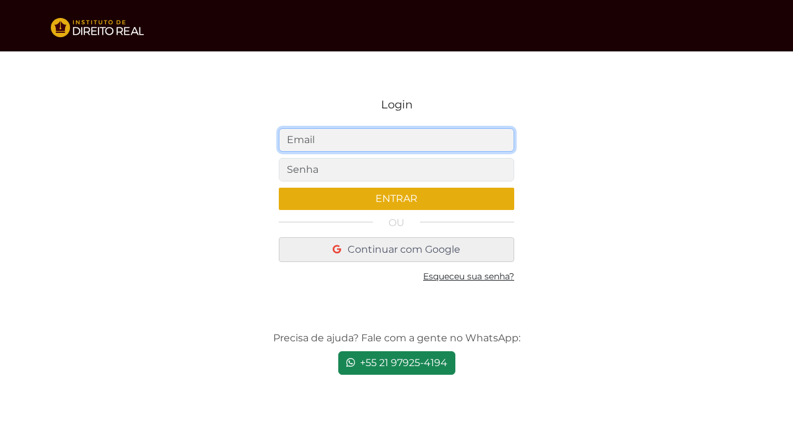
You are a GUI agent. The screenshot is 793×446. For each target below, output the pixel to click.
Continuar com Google (402, 249)
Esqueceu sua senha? (468, 276)
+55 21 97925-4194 (402, 363)
